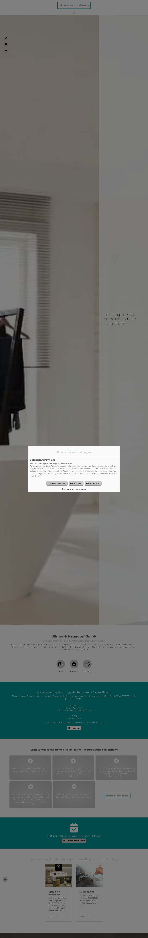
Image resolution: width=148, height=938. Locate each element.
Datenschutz (68, 489)
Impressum (81, 489)
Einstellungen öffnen (57, 483)
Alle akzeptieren (93, 483)
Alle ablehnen (76, 483)
